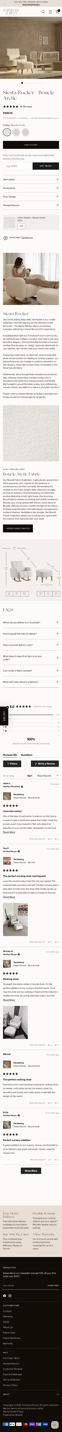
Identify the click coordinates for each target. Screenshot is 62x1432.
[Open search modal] (43, 11)
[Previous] (5, 3)
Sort (30, 775)
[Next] (57, 3)
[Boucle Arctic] (7, 132)
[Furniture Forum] (11, 12)
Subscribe (53, 1285)
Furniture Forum (30, 1405)
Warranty (8, 1343)
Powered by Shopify (13, 1414)
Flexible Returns (11, 1363)
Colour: (14, 125)
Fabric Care (9, 1332)
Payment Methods (12, 1374)
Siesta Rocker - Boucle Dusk (27, 965)
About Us (8, 1327)
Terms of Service (11, 1379)
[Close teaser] (7, 707)
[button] (17, 107)
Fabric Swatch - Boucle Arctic (31, 217)
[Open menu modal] (50, 11)
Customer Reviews (12, 1368)
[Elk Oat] (16, 132)
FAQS (6, 1321)
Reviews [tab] (10, 755)
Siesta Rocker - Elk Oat (24, 862)
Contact (7, 1311)
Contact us (27, 237)
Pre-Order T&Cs (11, 1358)
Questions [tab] (26, 755)
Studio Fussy (16, 1411)
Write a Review (48, 764)
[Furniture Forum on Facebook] (5, 1296)
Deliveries (8, 1316)
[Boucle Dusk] (25, 132)
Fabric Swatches (11, 1337)
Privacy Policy (10, 1385)
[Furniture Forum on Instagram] (10, 1296)
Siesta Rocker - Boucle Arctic (27, 797)
